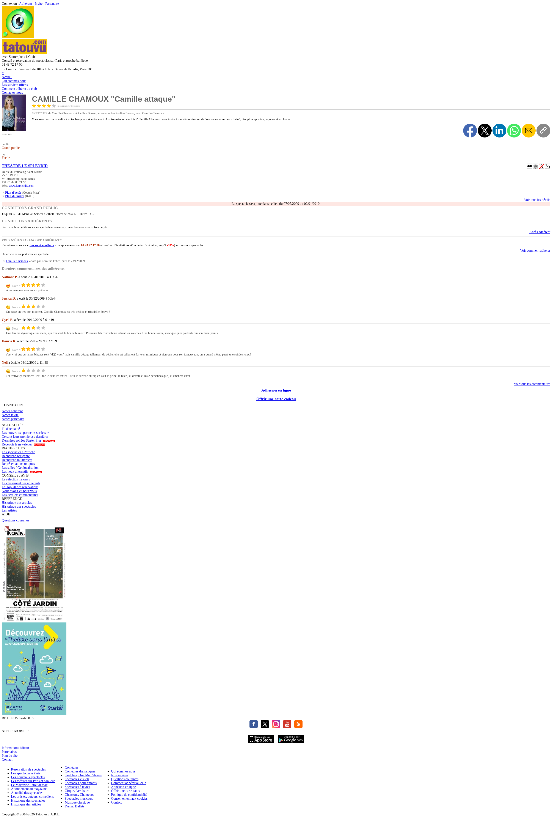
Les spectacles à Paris (25, 773)
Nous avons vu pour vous (19, 491)
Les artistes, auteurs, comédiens (32, 796)
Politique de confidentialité (129, 794)
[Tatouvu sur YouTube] (286, 727)
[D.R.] (14, 130)
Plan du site (9, 755)
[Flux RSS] (297, 727)
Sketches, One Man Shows (83, 775)
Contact (7, 759)
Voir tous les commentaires (532, 384)
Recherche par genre (16, 456)
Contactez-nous (12, 92)
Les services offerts (15, 85)
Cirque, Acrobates (77, 791)
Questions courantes (15, 520)
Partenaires (9, 751)
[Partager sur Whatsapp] (514, 130)
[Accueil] (18, 37)
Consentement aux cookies (129, 798)
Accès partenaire (13, 419)
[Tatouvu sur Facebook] (253, 727)
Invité (38, 3)
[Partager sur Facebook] (470, 130)
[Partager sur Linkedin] (499, 130)
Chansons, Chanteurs (79, 794)
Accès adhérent (539, 232)
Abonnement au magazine (29, 789)
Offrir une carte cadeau (276, 399)
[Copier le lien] (543, 130)
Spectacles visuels (77, 779)
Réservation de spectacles (28, 769)
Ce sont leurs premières (17, 436)
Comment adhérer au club (19, 88)
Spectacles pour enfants (81, 783)
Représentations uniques (18, 464)
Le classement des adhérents (21, 483)
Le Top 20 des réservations (20, 487)
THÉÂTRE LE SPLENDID (25, 166)
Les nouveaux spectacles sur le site (25, 432)
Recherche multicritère (17, 460)
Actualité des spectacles (27, 792)
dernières (42, 436)
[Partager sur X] (485, 130)
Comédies (71, 767)
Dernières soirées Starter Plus (21, 440)
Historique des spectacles (19, 506)
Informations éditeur (15, 748)
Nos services (119, 775)
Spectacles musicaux (79, 798)
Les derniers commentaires (20, 495)
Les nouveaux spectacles (28, 777)
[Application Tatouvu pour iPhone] (261, 744)
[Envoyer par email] (529, 130)
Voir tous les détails (537, 200)
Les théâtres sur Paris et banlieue (33, 781)
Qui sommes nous (14, 81)
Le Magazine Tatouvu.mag (29, 785)
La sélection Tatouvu (16, 479)
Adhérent (25, 3)
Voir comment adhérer (535, 250)
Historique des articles (17, 502)
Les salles (8, 467)
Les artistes (9, 510)
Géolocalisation (28, 467)
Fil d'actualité (11, 429)
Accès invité (10, 415)
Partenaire (52, 3)
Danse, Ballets (74, 806)
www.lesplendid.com (21, 185)
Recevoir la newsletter (17, 444)
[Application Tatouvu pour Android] (291, 744)
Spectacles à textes (77, 787)
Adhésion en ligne (276, 390)
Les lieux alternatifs (15, 471)
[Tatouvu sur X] (264, 727)
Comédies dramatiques (80, 771)
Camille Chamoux (17, 261)
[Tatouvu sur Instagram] (275, 727)
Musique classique (77, 802)
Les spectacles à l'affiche (18, 452)
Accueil (7, 77)
